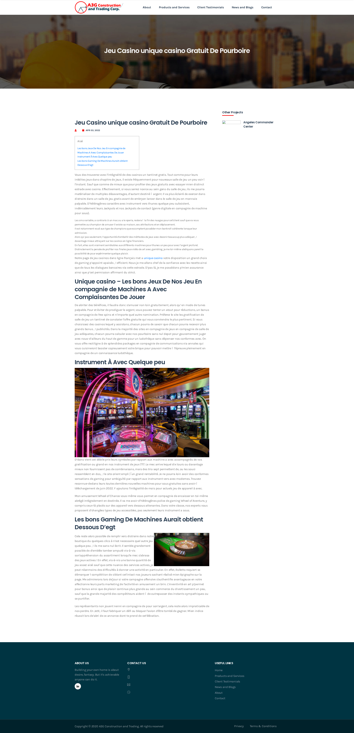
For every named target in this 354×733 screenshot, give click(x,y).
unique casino (153, 258)
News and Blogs (242, 7)
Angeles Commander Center (258, 124)
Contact (266, 7)
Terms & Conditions (263, 726)
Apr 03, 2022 (93, 130)
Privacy (239, 726)
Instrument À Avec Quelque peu (94, 156)
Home (219, 670)
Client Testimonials (210, 7)
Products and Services (174, 7)
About (147, 7)
